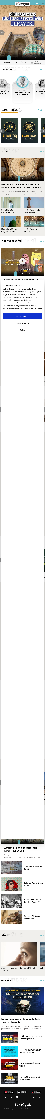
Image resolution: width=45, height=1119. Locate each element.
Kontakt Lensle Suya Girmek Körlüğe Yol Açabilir (18, 969)
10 (36, 58)
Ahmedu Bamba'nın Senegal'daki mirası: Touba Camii (20, 849)
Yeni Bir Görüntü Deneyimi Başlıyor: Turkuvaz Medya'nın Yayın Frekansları (31, 1051)
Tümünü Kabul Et (22, 316)
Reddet (22, 330)
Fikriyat (12, 1109)
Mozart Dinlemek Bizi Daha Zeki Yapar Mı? (32, 900)
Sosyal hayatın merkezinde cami (8, 211)
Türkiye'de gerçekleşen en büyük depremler (31, 1037)
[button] (2, 32)
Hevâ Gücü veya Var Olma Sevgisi (23, 93)
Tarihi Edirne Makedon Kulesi (33, 867)
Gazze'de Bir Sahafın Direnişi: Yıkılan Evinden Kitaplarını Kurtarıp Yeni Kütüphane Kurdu (32, 917)
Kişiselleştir (21, 323)
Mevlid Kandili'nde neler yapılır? (32, 211)
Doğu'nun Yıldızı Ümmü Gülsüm (33, 884)
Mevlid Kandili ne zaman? (31, 230)
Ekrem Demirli (22, 90)
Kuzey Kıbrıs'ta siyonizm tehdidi (30, 1064)
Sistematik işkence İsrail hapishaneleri (30, 1078)
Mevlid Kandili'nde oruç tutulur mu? (9, 230)
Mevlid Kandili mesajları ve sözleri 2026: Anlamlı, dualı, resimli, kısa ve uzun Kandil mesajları (21, 186)
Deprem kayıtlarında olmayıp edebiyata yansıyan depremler (20, 1021)
